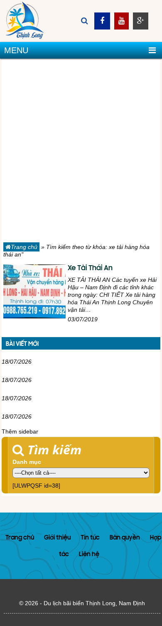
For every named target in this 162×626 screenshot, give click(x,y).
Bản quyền (125, 538)
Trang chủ (24, 247)
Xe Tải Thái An (90, 268)
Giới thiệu (57, 538)
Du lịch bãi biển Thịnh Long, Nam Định (94, 603)
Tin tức (90, 538)
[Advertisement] (81, 152)
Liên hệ (89, 555)
